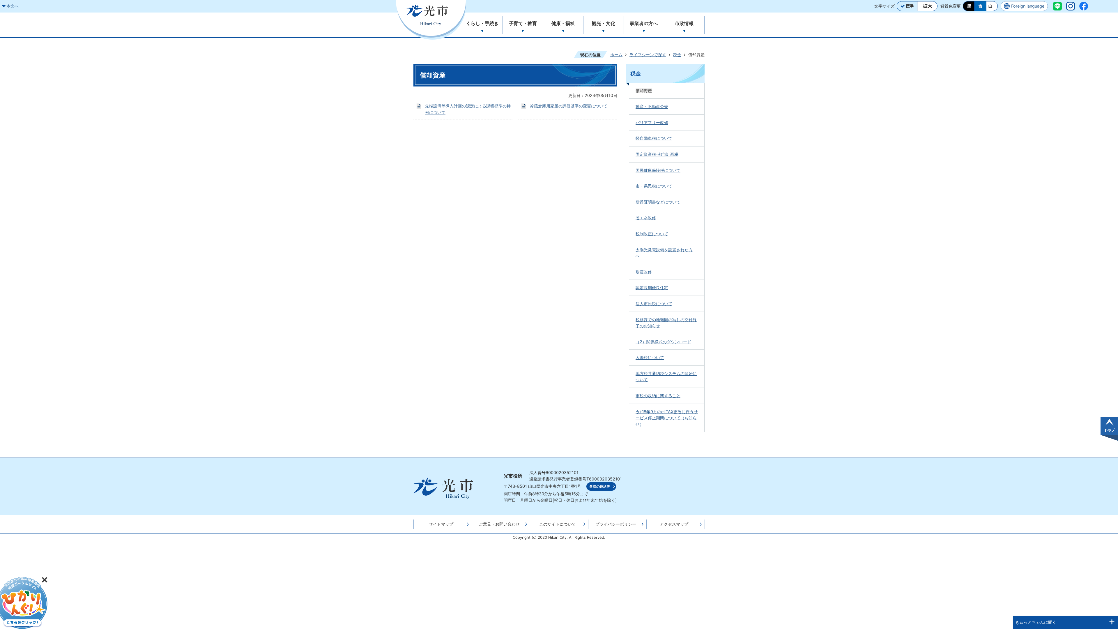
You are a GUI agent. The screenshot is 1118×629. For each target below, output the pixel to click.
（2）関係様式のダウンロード (663, 341)
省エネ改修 (646, 217)
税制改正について (652, 233)
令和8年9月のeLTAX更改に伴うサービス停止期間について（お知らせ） (667, 418)
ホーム (616, 54)
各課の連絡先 (599, 487)
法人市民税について (654, 303)
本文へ (12, 5)
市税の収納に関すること (658, 395)
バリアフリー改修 (652, 122)
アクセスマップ (674, 524)
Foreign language (1027, 5)
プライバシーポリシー (615, 524)
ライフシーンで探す (647, 54)
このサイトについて (557, 524)
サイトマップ (441, 524)
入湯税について (650, 357)
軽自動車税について (654, 138)
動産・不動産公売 (652, 106)
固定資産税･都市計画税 (657, 154)
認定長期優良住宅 (652, 287)
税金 (677, 54)
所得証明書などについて (658, 201)
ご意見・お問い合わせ (499, 524)
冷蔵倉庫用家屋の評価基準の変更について (568, 105)
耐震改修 (644, 271)
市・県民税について (654, 185)
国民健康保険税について (658, 170)
